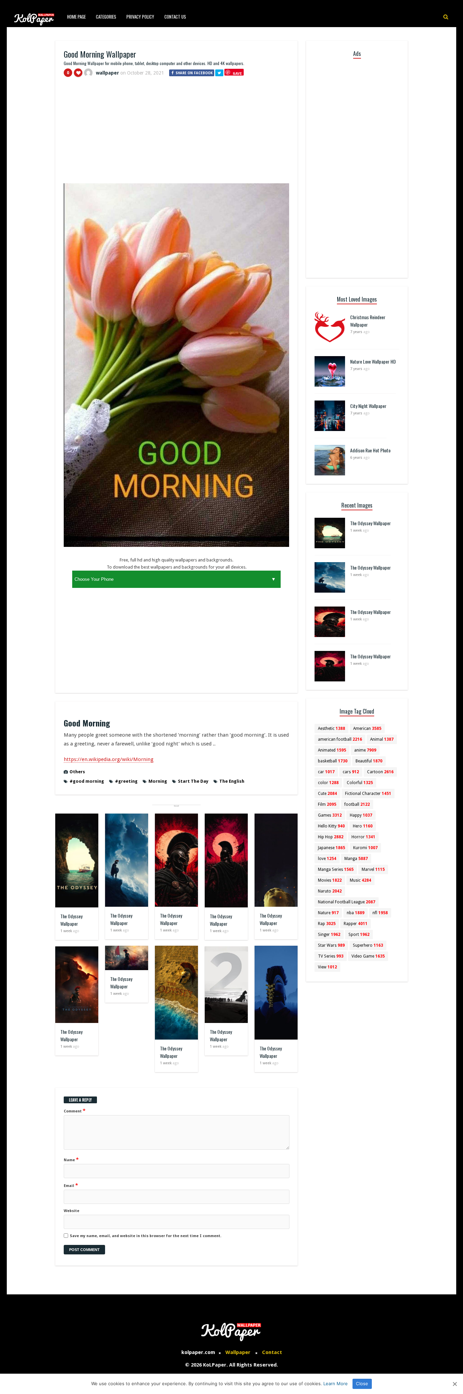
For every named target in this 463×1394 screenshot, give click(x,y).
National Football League (346, 902)
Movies (330, 880)
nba (355, 912)
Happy (361, 815)
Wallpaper (237, 1352)
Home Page (76, 16)
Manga (356, 858)
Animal (382, 739)
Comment (74, 1111)
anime (365, 750)
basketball (332, 761)
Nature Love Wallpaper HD (373, 361)
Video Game (368, 956)
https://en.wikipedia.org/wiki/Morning (109, 759)
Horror (363, 837)
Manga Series (336, 869)
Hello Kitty (331, 826)
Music (360, 880)
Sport (358, 934)
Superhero (368, 945)
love (327, 858)
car (326, 772)
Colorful (360, 782)
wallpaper (107, 73)
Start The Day (193, 781)
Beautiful (369, 761)
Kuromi (365, 847)
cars (351, 772)
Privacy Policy (140, 16)
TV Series (330, 956)
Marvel (373, 869)
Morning (157, 781)
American (367, 728)
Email (71, 1185)
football (357, 804)
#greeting (126, 781)
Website (71, 1211)
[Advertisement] (176, 133)
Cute (327, 793)
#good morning (86, 781)
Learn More (335, 1383)
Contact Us (175, 16)
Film (327, 804)
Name (71, 1159)
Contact (272, 1352)
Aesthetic (331, 728)
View (327, 967)
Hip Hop (330, 837)
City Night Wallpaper (368, 405)
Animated (332, 750)
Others (77, 771)
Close (362, 1383)
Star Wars (331, 945)
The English (231, 781)
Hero (363, 826)
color (328, 782)
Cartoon (380, 772)
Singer (329, 934)
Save (237, 73)
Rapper (355, 923)
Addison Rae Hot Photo (370, 450)
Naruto (330, 891)
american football (340, 739)
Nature (328, 912)
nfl (380, 912)
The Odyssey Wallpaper (71, 920)
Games (330, 815)
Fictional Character (368, 793)
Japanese (331, 847)
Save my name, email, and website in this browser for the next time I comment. (145, 1236)
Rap (327, 923)
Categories (106, 16)
